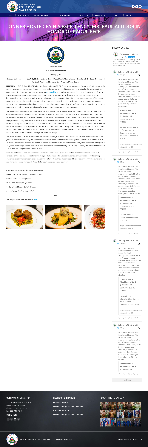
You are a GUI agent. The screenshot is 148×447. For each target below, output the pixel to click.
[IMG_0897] (112, 406)
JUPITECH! (137, 439)
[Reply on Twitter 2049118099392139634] (120, 318)
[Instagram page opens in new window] (140, 6)
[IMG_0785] (104, 422)
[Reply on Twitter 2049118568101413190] (120, 152)
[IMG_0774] (121, 422)
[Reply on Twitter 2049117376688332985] (120, 374)
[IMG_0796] (137, 414)
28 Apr (122, 75)
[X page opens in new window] (136, 6)
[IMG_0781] (112, 422)
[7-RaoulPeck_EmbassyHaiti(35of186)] (105, 217)
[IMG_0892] (129, 406)
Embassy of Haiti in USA (128, 72)
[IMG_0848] (129, 414)
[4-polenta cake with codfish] (27, 217)
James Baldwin (51, 92)
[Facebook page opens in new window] (133, 6)
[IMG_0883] (104, 414)
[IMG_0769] (129, 422)
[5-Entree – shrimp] (66, 217)
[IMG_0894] (121, 406)
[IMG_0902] (104, 406)
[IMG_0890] (137, 406)
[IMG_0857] (121, 414)
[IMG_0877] (112, 414)
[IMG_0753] (137, 422)
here (35, 199)
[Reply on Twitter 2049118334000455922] (120, 233)
